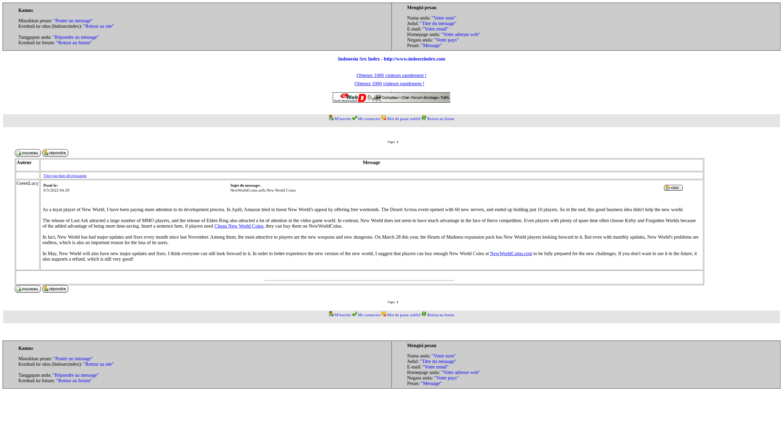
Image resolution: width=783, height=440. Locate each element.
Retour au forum (440, 118)
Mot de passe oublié (404, 118)
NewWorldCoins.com (511, 253)
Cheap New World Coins (238, 226)
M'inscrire (343, 118)
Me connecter (369, 118)
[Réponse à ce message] (673, 189)
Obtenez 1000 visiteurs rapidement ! (391, 75)
